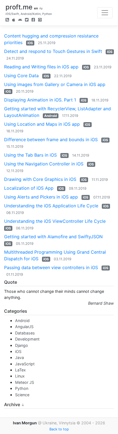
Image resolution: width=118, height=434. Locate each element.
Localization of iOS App (29, 188)
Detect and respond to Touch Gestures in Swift (53, 51)
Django (21, 345)
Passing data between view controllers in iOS (51, 267)
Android (50, 116)
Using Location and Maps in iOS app (42, 124)
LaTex (20, 370)
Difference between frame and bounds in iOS (51, 139)
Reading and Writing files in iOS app (41, 66)
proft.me (18, 7)
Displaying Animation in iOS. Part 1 (40, 100)
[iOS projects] (13, 20)
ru (41, 8)
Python (21, 388)
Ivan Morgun (25, 422)
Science (22, 394)
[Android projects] (20, 20)
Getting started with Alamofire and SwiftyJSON (53, 236)
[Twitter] (27, 20)
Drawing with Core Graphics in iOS (40, 179)
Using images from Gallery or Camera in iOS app (54, 84)
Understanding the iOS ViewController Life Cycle (55, 221)
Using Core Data (21, 75)
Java (19, 357)
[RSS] (7, 20)
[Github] (40, 20)
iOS (30, 43)
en (36, 8)
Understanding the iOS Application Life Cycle (51, 205)
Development (27, 339)
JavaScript (25, 363)
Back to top (59, 429)
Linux (20, 376)
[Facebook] (33, 20)
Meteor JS (24, 382)
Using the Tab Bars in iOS (30, 155)
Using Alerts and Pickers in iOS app (41, 197)
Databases (25, 333)
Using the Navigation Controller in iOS (43, 164)
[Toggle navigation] (105, 12)
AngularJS (24, 326)
